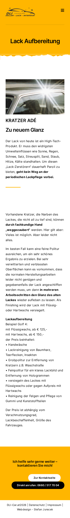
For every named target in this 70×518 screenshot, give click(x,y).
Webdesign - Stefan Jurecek (35, 509)
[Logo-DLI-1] (20, 9)
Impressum (54, 504)
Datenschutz (37, 504)
